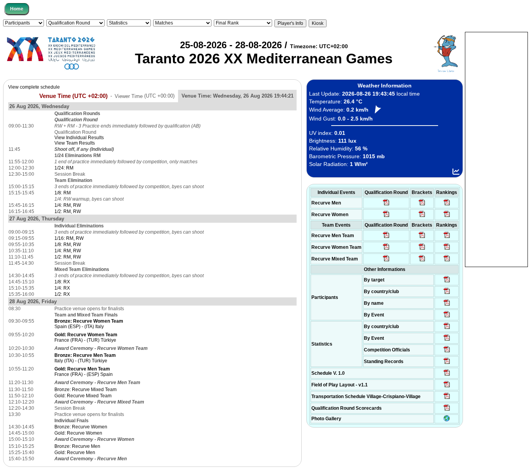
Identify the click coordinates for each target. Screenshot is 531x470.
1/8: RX (62, 282)
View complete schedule (34, 87)
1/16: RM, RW (69, 238)
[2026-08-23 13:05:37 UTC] (447, 282)
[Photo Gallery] (447, 420)
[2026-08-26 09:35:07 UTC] (386, 249)
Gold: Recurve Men (74, 452)
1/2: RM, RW (67, 211)
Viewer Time (145, 96)
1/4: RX (62, 288)
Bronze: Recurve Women (80, 427)
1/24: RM (63, 168)
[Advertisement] (496, 149)
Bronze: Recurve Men (77, 446)
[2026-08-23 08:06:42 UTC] (447, 375)
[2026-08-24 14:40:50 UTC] (447, 293)
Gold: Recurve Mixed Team (83, 395)
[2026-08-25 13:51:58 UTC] (447, 398)
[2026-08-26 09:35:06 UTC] (386, 261)
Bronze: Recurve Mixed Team (85, 389)
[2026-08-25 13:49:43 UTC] (447, 352)
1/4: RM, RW (67, 205)
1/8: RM (62, 193)
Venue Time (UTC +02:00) (73, 96)
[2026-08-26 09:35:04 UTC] (386, 237)
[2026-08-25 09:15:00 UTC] (447, 387)
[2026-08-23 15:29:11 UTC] (447, 363)
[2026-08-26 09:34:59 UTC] (386, 216)
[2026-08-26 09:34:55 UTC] (386, 205)
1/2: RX (62, 294)
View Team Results (74, 143)
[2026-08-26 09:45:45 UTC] (447, 410)
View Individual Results (79, 137)
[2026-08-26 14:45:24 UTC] (422, 237)
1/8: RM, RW (67, 244)
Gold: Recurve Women (78, 433)
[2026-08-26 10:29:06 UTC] (422, 205)
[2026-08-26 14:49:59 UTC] (422, 249)
